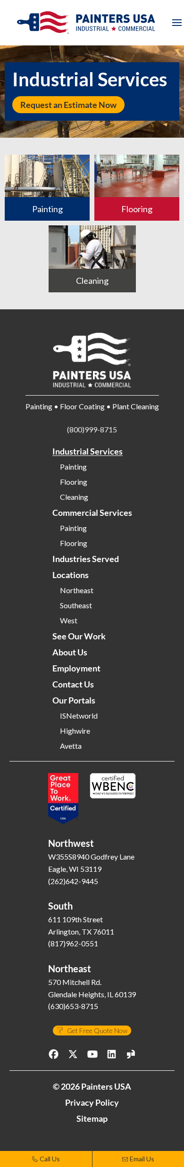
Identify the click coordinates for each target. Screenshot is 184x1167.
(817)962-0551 (73, 943)
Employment (76, 668)
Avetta (71, 746)
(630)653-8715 (73, 1005)
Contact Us (73, 684)
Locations (70, 575)
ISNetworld (79, 716)
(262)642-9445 (73, 881)
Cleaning (74, 497)
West (68, 620)
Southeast (76, 605)
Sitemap (92, 1118)
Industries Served (85, 559)
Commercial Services (92, 512)
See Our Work (79, 636)
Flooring (73, 482)
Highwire (75, 731)
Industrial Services (87, 451)
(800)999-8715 (92, 429)
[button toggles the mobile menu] (177, 23)
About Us (69, 652)
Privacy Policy (92, 1102)
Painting (73, 467)
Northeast (76, 590)
